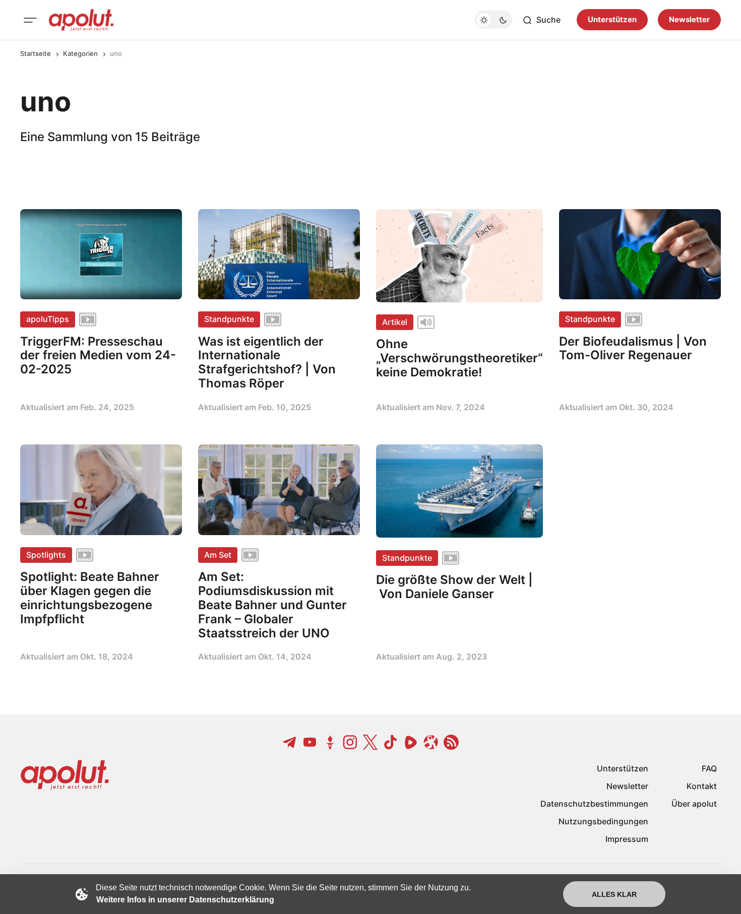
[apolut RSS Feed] (451, 742)
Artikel (394, 322)
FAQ (709, 768)
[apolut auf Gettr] (330, 742)
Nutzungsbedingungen (603, 821)
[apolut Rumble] (410, 742)
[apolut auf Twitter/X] (370, 742)
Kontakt (702, 786)
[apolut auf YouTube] (310, 742)
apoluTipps (47, 319)
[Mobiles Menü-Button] (30, 20)
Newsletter (689, 20)
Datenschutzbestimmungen (594, 804)
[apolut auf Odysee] (431, 742)
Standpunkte (229, 319)
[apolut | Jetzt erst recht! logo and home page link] (81, 20)
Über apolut (694, 804)
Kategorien (80, 53)
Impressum (626, 839)
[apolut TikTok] (390, 742)
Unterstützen (612, 20)
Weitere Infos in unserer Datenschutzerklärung (185, 899)
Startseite (35, 53)
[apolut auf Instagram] (350, 742)
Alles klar (614, 894)
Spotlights (46, 555)
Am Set (217, 555)
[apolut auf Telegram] (289, 742)
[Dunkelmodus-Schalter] (493, 20)
